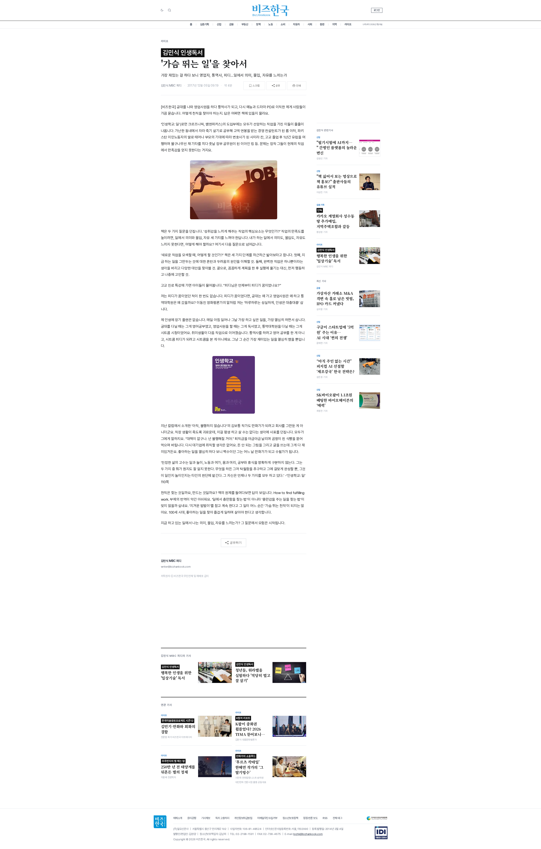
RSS (325, 818)
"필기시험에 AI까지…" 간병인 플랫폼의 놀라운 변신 (337, 147)
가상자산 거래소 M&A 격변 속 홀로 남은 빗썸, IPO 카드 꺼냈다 (335, 298)
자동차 (296, 24)
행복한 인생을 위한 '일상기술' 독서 (332, 256)
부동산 (244, 24)
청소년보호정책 (290, 818)
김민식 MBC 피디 (171, 85)
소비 (283, 24)
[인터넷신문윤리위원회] (377, 818)
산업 (219, 24)
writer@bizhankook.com (176, 566)
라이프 (348, 24)
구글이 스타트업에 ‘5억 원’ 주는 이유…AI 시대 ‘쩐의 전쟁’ (335, 332)
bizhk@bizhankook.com (308, 834)
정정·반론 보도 (310, 818)
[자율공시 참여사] (381, 832)
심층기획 (204, 24)
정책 (258, 24)
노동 (270, 24)
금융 (231, 24)
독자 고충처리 (222, 818)
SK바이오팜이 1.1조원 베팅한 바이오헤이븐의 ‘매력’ (335, 400)
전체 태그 (337, 818)
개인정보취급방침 (243, 818)
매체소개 (177, 818)
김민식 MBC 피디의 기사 (176, 655)
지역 (334, 24)
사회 (310, 24)
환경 (322, 24)
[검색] (169, 10)
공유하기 (236, 542)
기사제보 (205, 818)
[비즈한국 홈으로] (270, 10)
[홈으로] (160, 821)
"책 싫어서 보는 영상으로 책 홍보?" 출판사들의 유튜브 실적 (337, 181)
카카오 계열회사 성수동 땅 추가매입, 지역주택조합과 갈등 (335, 219)
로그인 (377, 10)
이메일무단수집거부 (267, 818)
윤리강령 (191, 818)
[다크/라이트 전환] (162, 10)
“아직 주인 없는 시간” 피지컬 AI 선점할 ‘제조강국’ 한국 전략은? (336, 366)
